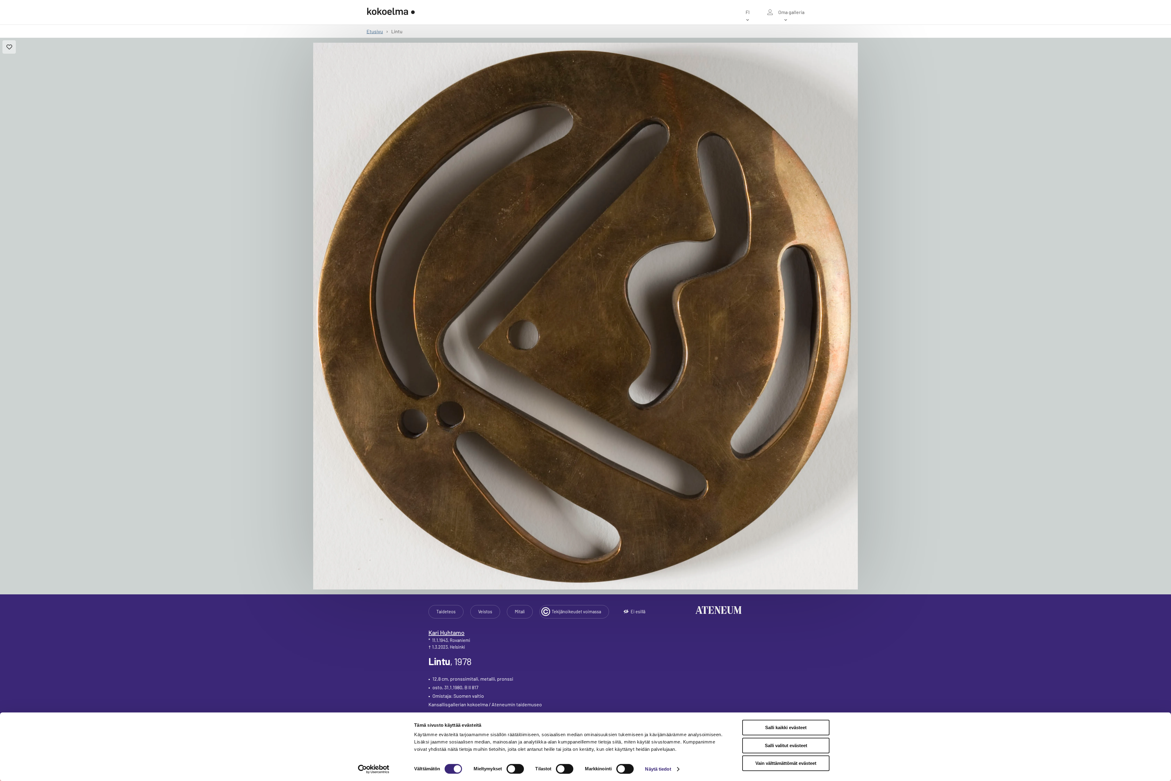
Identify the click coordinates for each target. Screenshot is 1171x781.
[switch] (515, 769)
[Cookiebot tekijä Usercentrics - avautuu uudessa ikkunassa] (373, 769)
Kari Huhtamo (446, 632)
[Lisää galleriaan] (9, 47)
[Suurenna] (585, 316)
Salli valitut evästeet (786, 745)
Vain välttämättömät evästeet (785, 763)
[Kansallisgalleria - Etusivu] (391, 12)
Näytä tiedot (658, 769)
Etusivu (375, 31)
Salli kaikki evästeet (786, 727)
